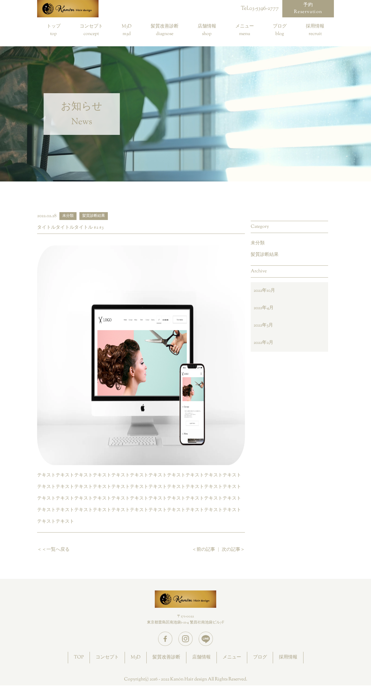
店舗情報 (207, 27)
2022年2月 (263, 343)
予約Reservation (308, 8)
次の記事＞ (233, 549)
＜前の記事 (203, 549)
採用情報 (315, 27)
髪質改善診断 (165, 27)
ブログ (280, 27)
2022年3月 (263, 325)
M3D (127, 27)
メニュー (244, 27)
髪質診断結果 (265, 255)
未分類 (258, 243)
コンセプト (91, 27)
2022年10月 (264, 290)
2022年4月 (264, 308)
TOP (79, 657)
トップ (54, 27)
